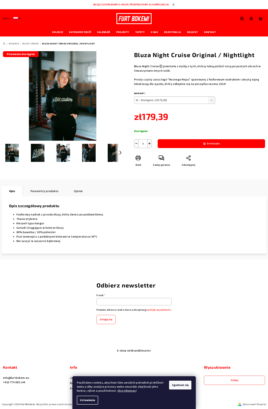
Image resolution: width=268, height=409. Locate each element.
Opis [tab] (12, 191)
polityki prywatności (159, 310)
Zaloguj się (106, 319)
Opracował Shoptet (255, 404)
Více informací (127, 391)
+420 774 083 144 (14, 382)
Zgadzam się (180, 385)
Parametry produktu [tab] (44, 191)
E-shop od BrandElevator (134, 351)
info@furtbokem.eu (16, 378)
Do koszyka (213, 143)
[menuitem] (57, 32)
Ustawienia (87, 400)
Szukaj (234, 380)
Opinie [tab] (78, 191)
